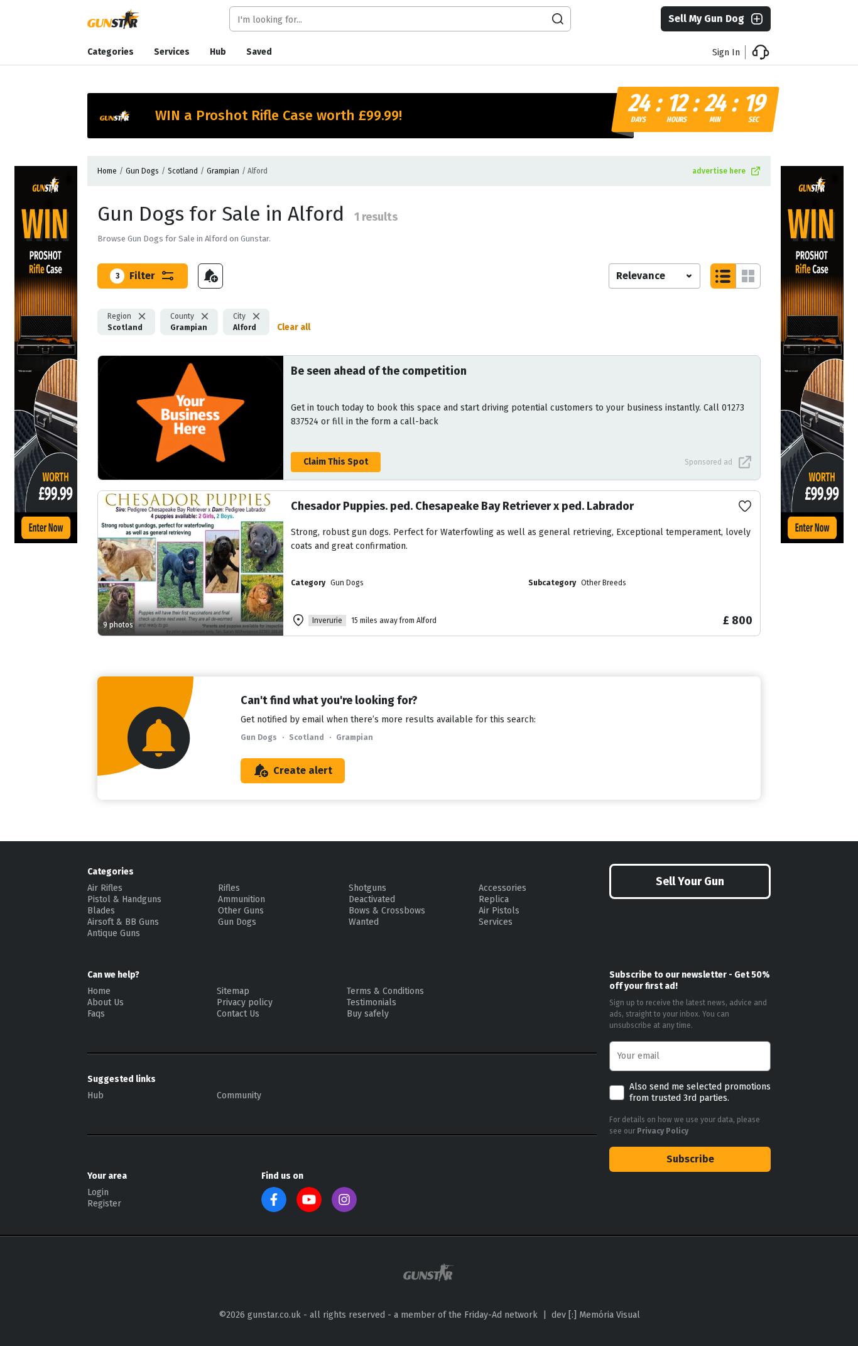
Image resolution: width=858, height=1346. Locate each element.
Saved (259, 52)
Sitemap (233, 991)
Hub (218, 52)
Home (107, 171)
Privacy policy (245, 1002)
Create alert (302, 770)
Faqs (96, 1013)
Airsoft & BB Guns (123, 922)
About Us (105, 1002)
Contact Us (238, 1013)
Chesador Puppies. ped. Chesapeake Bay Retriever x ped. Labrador (462, 506)
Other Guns (241, 910)
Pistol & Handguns (124, 899)
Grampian (223, 171)
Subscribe (690, 1159)
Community (239, 1095)
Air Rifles (104, 888)
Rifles (229, 888)
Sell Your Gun (690, 881)
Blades (101, 910)
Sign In (726, 52)
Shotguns (367, 888)
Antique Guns (113, 933)
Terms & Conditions (385, 991)
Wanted (364, 922)
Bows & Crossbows (387, 910)
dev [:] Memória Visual (595, 1315)
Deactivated (372, 899)
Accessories (502, 888)
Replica (494, 899)
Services (172, 52)
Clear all (293, 327)
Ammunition (241, 899)
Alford (244, 322)
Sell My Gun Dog (706, 19)
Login (98, 1192)
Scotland (183, 171)
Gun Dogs (142, 171)
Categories (110, 52)
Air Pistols (499, 910)
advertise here (719, 171)
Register (104, 1203)
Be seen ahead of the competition (379, 371)
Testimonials (371, 1002)
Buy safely (368, 1013)
